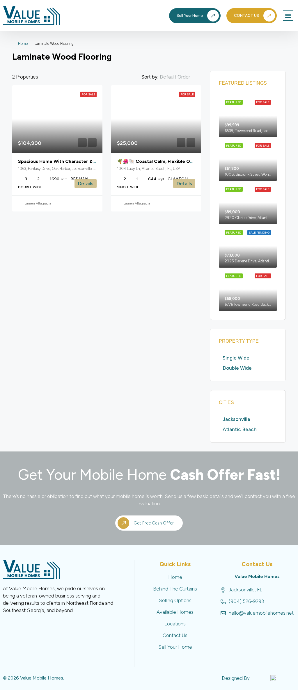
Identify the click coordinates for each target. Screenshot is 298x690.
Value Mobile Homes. (42, 678)
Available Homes (175, 612)
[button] (288, 15)
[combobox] (180, 77)
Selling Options (175, 600)
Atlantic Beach (240, 429)
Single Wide (236, 358)
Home (23, 43)
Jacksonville (236, 419)
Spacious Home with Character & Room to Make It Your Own (86, 161)
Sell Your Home (175, 647)
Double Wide (237, 368)
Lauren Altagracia (37, 203)
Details (85, 183)
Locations (175, 624)
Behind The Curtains (175, 589)
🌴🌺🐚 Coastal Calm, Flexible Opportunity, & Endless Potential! (188, 161)
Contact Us (175, 635)
